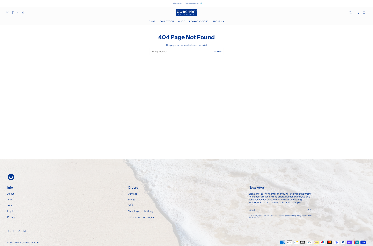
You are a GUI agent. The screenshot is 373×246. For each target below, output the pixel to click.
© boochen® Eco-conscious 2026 (22, 242)
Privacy (11, 217)
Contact (132, 193)
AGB (9, 199)
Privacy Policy (295, 215)
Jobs (9, 205)
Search (218, 51)
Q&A (130, 205)
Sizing (131, 199)
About (10, 193)
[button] (152, 21)
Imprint (11, 211)
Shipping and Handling (140, 211)
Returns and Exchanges (141, 217)
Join (309, 210)
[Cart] (364, 12)
